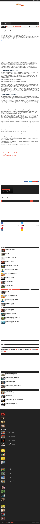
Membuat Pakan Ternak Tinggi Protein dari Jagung (21, 26)
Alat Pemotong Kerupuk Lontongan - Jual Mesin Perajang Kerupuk (13, 443)
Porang (4, 154)
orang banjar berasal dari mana (25, 32)
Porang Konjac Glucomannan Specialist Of (10, 152)
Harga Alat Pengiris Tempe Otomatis (10, 461)
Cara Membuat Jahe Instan (8, 391)
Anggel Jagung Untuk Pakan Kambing (9, 277)
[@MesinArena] (34, 0)
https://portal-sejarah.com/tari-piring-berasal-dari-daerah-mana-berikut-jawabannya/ (15, 150)
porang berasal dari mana (34, 32)
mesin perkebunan (20, 349)
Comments (29, 289)
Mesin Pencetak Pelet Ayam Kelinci (9, 261)
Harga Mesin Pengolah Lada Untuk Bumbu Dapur (11, 494)
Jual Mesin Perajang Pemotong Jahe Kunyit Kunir (11, 403)
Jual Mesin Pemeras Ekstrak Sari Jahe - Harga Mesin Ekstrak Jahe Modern (14, 399)
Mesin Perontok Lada (8, 490)
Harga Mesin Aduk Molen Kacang (10, 480)
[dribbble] (36, 0)
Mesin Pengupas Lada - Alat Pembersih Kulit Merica (12, 486)
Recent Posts (10, 289)
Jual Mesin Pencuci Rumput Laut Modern (10, 381)
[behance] (38, 0)
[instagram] (37, 0)
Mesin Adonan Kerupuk (8, 431)
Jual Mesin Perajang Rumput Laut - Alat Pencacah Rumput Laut (12, 377)
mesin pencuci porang (4, 146)
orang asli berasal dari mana (16, 32)
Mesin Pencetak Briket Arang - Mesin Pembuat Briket (11, 265)
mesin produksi (34, 349)
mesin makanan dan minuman (4, 349)
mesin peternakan (27, 349)
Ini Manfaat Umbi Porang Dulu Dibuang (9, 155)
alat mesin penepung (11, 26)
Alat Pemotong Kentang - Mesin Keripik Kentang (11, 453)
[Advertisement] (20, 14)
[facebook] (33, 0)
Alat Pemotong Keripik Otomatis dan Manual (11, 449)
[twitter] (33, 522)
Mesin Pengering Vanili (8, 416)
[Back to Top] (38, 522)
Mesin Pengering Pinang (9, 424)
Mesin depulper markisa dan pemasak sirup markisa (11, 269)
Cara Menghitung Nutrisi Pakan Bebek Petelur (10, 257)
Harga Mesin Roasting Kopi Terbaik (9, 309)
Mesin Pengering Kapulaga (9, 420)
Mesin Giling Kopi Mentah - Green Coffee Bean (10, 313)
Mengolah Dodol (7, 253)
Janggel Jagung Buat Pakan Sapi (9, 285)
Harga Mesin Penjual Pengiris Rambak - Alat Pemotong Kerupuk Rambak (14, 439)
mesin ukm (2, 351)
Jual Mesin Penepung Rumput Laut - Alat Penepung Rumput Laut (13, 385)
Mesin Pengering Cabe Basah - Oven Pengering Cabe (12, 412)
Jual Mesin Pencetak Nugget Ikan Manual (10, 249)
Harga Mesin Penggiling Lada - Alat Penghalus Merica (12, 498)
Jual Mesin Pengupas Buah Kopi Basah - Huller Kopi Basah (12, 321)
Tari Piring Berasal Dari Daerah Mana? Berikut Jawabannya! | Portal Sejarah (6, 191)
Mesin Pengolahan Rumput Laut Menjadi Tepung (11, 373)
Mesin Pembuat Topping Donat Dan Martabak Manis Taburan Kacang (14, 468)
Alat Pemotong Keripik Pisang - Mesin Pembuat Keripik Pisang (13, 457)
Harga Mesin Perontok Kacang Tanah (10, 476)
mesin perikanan (13, 349)
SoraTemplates (5, 522)
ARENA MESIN (12, 522)
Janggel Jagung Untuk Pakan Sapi (9, 281)
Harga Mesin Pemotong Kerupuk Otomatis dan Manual (12, 435)
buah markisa (33, 26)
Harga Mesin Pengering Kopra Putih (10, 516)
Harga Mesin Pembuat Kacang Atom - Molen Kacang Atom (13, 472)
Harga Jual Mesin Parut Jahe (8, 395)
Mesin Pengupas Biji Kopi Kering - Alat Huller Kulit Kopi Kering (12, 317)
